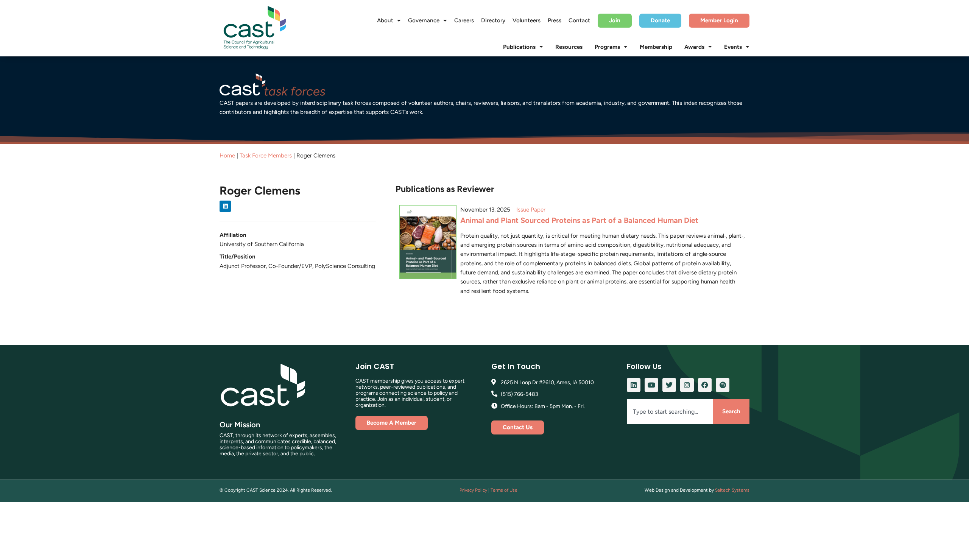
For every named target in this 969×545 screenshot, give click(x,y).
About (385, 20)
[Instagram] (687, 385)
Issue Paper (530, 209)
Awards (694, 47)
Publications (519, 47)
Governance (423, 20)
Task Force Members (266, 155)
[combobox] (670, 411)
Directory (493, 20)
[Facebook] (705, 385)
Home (227, 155)
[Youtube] (651, 385)
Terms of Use (504, 490)
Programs (607, 47)
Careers (464, 20)
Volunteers (527, 20)
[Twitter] (669, 385)
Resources (569, 47)
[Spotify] (722, 385)
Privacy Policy (473, 490)
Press (554, 20)
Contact (579, 20)
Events (733, 47)
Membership (656, 47)
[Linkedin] (225, 206)
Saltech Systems (732, 490)
